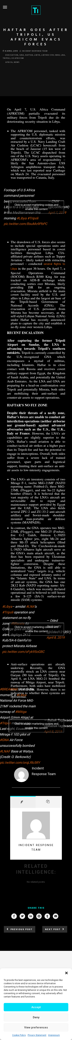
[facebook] (14, 916)
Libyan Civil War (50, 55)
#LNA (30, 606)
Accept (36, 1007)
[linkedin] (30, 916)
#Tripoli (32, 218)
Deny (36, 1017)
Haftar (29, 55)
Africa (9, 62)
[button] (66, 973)
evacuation (11, 55)
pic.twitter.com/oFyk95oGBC (23, 652)
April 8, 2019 (56, 637)
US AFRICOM (17, 58)
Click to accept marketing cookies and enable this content (36, 207)
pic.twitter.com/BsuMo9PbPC (25, 224)
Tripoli (6, 58)
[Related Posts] (49, 802)
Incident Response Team (35, 51)
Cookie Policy (19, 1035)
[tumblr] (47, 916)
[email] (55, 916)
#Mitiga (20, 712)
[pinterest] (39, 916)
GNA (21, 55)
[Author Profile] (23, 802)
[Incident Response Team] (21, 781)
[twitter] (22, 916)
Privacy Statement (37, 1035)
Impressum (54, 1035)
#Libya (22, 218)
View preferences (36, 1027)
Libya (37, 55)
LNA (63, 55)
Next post (53, 929)
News (16, 62)
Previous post (21, 929)
